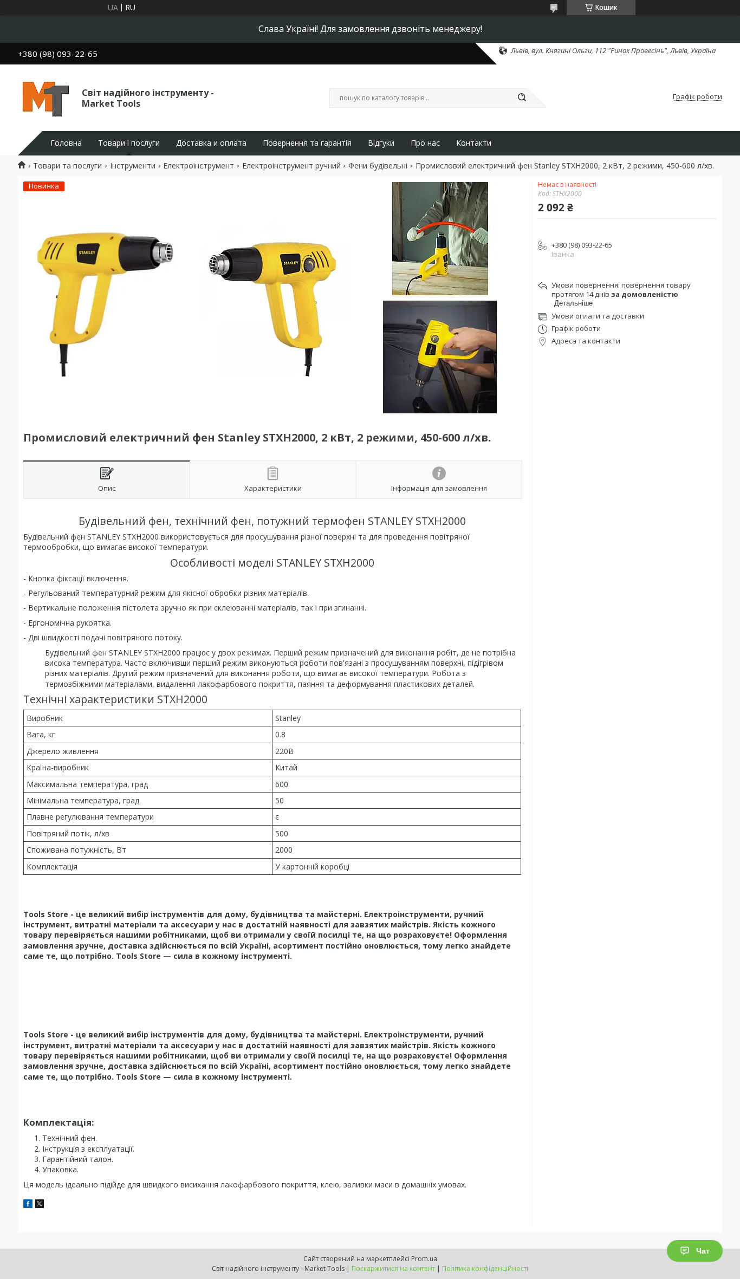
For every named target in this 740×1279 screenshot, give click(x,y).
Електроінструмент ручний (291, 166)
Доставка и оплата (211, 143)
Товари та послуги (67, 166)
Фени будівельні (377, 166)
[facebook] (28, 1205)
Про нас (425, 143)
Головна (66, 143)
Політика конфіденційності (485, 1268)
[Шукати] (522, 98)
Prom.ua (424, 1258)
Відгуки (381, 143)
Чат (703, 1250)
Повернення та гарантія (307, 143)
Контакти (473, 143)
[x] (39, 1205)
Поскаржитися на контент (393, 1268)
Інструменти (132, 166)
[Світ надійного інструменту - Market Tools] (45, 97)
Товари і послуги (129, 143)
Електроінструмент (198, 166)
